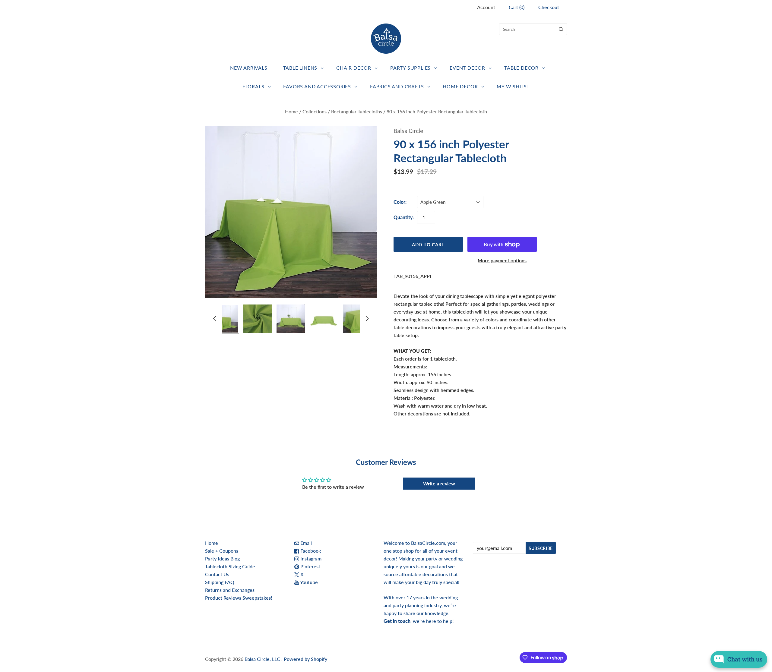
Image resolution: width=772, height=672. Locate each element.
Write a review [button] (439, 483)
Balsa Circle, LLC (263, 659)
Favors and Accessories (317, 86)
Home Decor (460, 86)
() (516, 7)
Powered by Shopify (305, 659)
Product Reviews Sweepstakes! (238, 598)
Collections (314, 111)
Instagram (310, 558)
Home (291, 111)
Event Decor (467, 68)
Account (486, 7)
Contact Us (217, 574)
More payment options (502, 260)
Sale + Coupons (221, 551)
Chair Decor (353, 68)
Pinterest (309, 566)
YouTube (308, 582)
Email (305, 543)
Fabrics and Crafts (397, 86)
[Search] (561, 29)
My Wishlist (513, 86)
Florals (253, 86)
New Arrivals (248, 68)
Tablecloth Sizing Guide (230, 566)
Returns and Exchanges (230, 590)
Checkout (548, 7)
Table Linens (300, 68)
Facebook (310, 551)
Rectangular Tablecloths (356, 111)
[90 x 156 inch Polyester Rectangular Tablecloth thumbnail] (224, 318)
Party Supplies (410, 68)
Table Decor (521, 68)
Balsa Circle (408, 131)
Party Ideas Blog (222, 558)
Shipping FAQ (219, 582)
